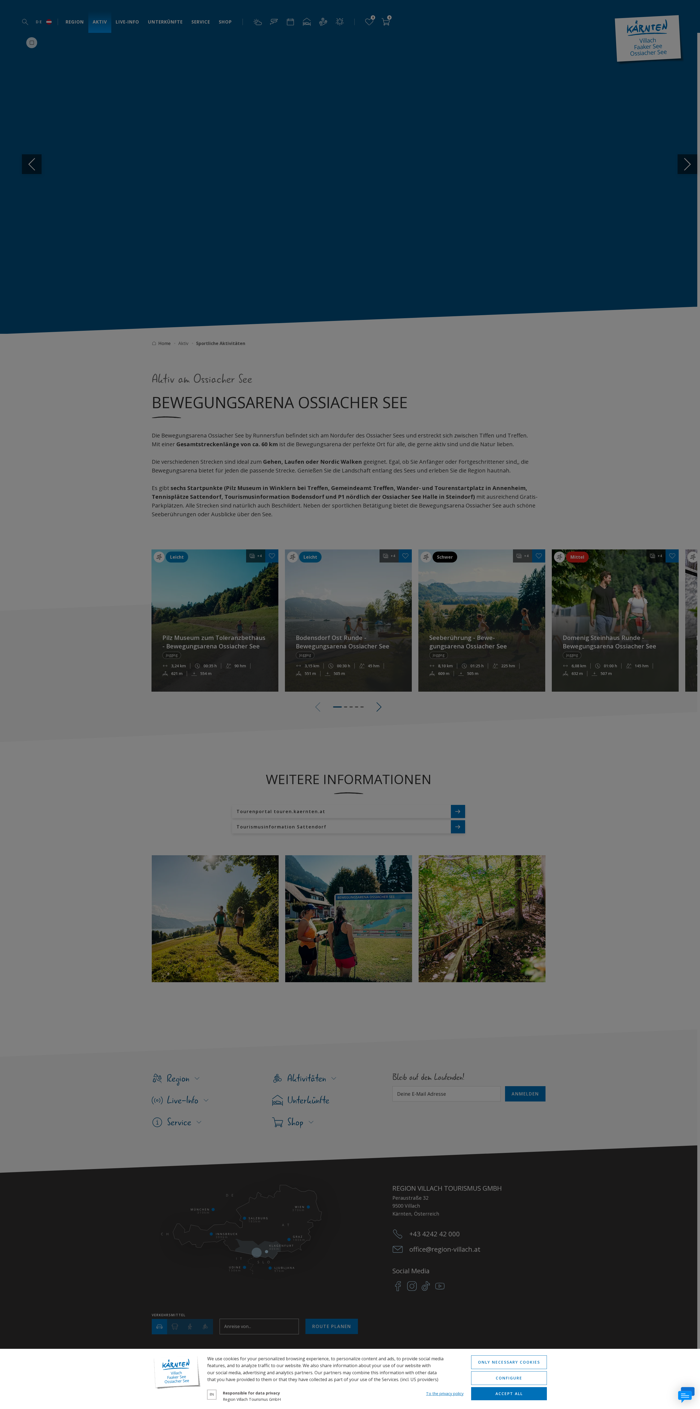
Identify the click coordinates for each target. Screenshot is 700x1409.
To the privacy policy (444, 1393)
